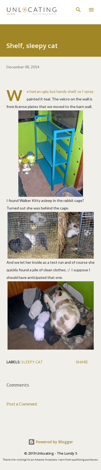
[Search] (78, 9)
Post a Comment (21, 403)
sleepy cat (32, 361)
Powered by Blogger (54, 441)
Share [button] (82, 362)
